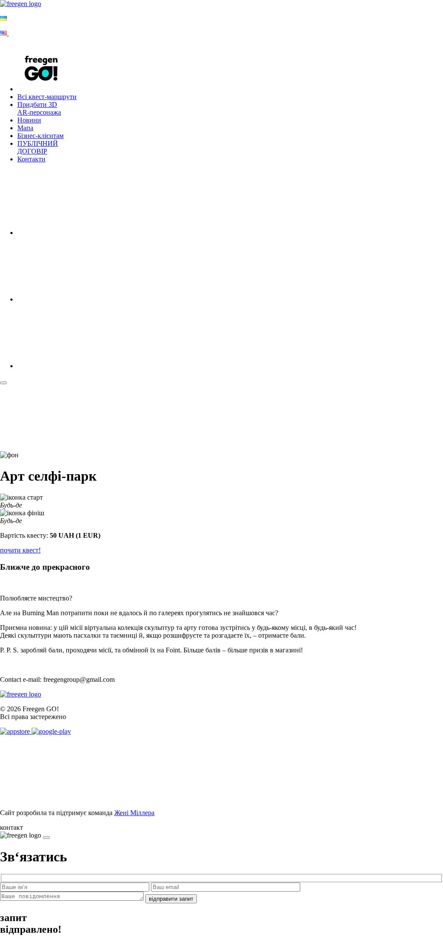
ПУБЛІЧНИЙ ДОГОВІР (37, 147)
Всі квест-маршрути (47, 96)
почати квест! (20, 550)
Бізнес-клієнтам (40, 135)
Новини (29, 120)
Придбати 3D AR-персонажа (39, 108)
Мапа (25, 128)
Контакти (31, 159)
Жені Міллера (134, 812)
